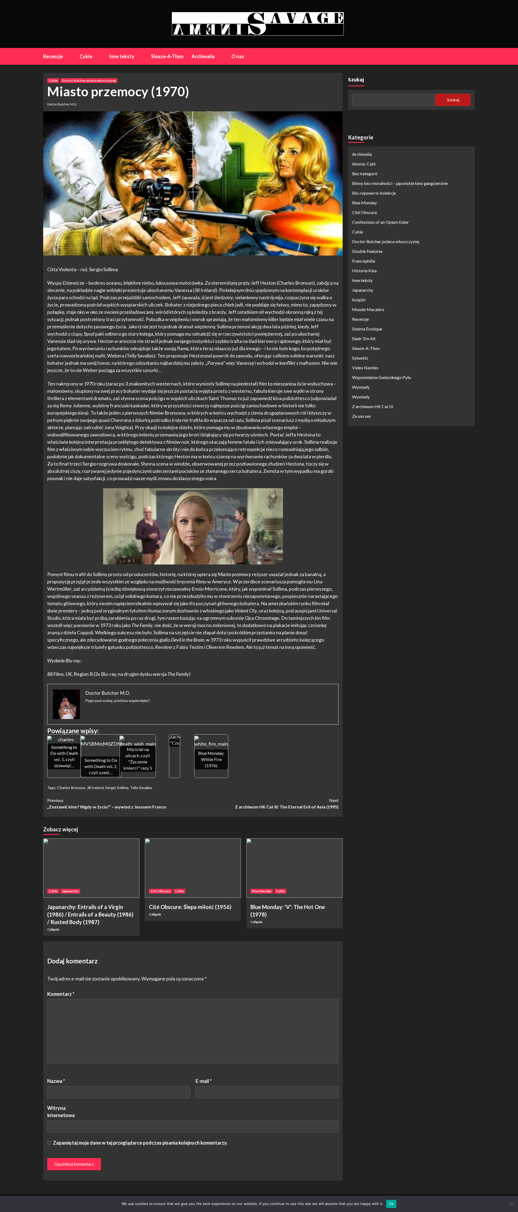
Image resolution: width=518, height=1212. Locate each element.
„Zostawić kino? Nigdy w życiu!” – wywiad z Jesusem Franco (106, 803)
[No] (511, 1204)
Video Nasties (365, 367)
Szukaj (356, 79)
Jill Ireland (95, 787)
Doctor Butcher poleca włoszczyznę (89, 80)
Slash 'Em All (363, 338)
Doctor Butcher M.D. (62, 104)
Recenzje (53, 56)
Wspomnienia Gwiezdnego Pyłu (381, 377)
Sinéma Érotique (367, 328)
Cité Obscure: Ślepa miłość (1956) (190, 907)
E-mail (204, 1081)
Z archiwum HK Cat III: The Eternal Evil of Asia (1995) (287, 803)
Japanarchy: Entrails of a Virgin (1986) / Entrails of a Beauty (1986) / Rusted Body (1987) (90, 914)
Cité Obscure (161, 891)
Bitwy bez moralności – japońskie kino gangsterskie (400, 183)
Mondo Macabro (368, 309)
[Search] (471, 56)
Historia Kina (364, 270)
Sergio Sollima (116, 787)
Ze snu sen (361, 416)
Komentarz (60, 994)
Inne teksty (121, 56)
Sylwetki (360, 357)
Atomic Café (364, 163)
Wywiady (361, 387)
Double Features (367, 251)
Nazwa (56, 1081)
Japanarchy (70, 891)
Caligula (53, 929)
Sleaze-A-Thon (167, 56)
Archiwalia (203, 56)
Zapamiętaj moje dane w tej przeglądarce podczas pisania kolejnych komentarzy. (140, 1143)
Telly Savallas (141, 787)
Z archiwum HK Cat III (372, 406)
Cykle (86, 56)
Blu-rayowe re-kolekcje (374, 192)
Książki (359, 299)
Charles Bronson (71, 787)
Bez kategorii (364, 173)
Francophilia (363, 260)
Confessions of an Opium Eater (380, 222)
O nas (237, 56)
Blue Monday (261, 891)
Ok (391, 1203)
